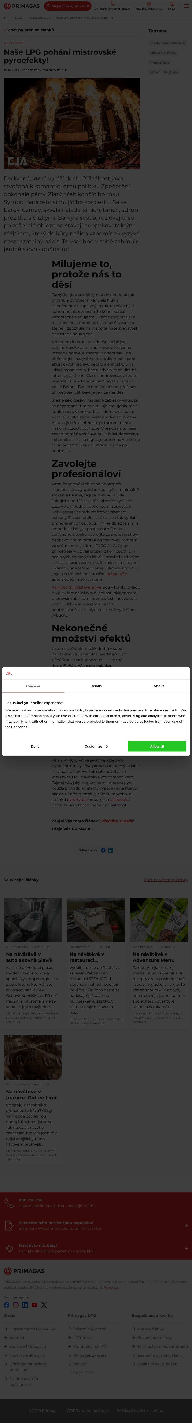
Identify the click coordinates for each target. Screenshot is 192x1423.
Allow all (157, 746)
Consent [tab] (33, 686)
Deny (35, 746)
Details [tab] (96, 686)
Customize (93, 746)
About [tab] (159, 686)
